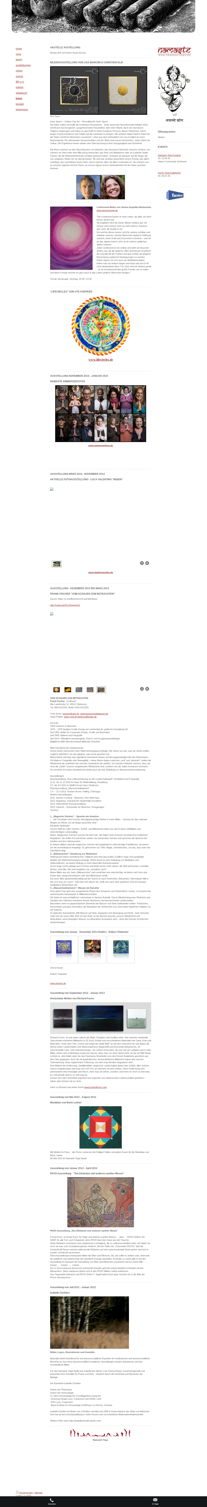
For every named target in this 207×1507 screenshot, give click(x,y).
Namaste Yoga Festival (169, 155)
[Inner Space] (98, 90)
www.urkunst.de (58, 983)
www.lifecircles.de (101, 359)
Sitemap (38, 1492)
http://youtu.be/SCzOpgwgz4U (65, 605)
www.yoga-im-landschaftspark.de (80, 717)
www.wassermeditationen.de (94, 713)
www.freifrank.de (71, 713)
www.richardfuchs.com (95, 1087)
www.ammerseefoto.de (100, 445)
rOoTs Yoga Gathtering (169, 173)
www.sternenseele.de (107, 210)
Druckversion (26, 1492)
